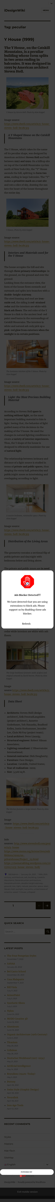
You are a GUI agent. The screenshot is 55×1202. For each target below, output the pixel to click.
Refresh (26, 623)
